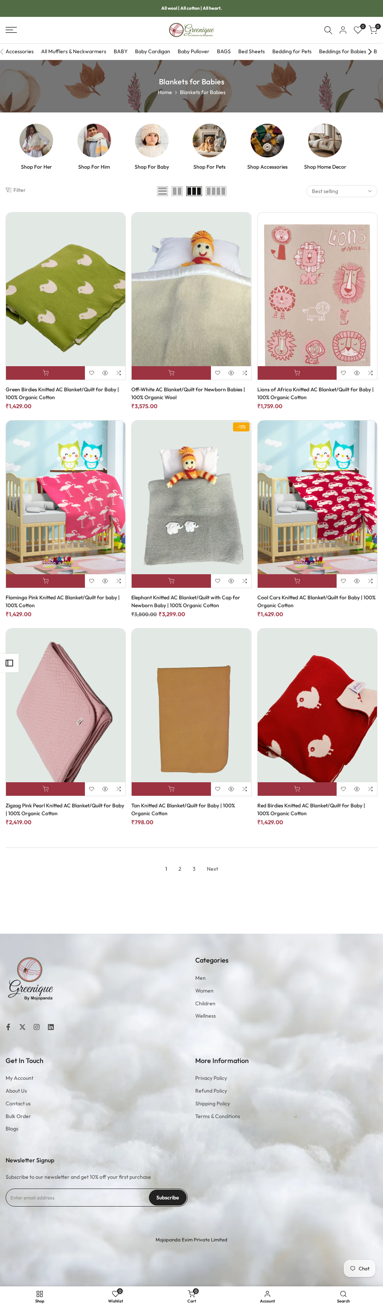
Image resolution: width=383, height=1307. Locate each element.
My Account (19, 1078)
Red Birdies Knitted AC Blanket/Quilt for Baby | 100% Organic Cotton (311, 809)
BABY (121, 51)
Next (212, 868)
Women (204, 990)
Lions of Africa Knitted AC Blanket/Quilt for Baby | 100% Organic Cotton (315, 393)
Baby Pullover (193, 51)
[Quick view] (105, 373)
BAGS (224, 51)
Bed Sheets (251, 51)
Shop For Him (94, 167)
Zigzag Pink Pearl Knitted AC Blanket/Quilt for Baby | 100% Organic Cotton (65, 809)
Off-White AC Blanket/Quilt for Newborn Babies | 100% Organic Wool (188, 393)
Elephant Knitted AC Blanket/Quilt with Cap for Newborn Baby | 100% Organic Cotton (185, 601)
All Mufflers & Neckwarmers (73, 51)
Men (200, 978)
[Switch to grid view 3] (194, 191)
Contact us (18, 1103)
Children (205, 1003)
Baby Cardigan (152, 51)
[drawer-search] (328, 30)
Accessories (20, 51)
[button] (91, 373)
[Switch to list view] (162, 191)
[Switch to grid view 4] (216, 191)
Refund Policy (211, 1090)
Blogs (12, 1128)
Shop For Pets (209, 167)
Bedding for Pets (292, 51)
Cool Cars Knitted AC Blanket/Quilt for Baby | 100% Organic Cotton (316, 601)
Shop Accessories (267, 167)
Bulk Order (18, 1116)
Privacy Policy (211, 1078)
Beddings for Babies (342, 51)
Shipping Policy (212, 1103)
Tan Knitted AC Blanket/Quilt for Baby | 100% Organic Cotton (183, 809)
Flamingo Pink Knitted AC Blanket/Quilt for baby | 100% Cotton (63, 601)
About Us (16, 1090)
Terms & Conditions (217, 1116)
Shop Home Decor (325, 167)
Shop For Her (36, 167)
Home (165, 92)
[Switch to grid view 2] (177, 191)
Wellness (205, 1015)
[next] (369, 51)
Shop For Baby (152, 167)
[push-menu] (11, 29)
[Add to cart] (45, 373)
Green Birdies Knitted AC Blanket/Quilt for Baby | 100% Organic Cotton (62, 393)
